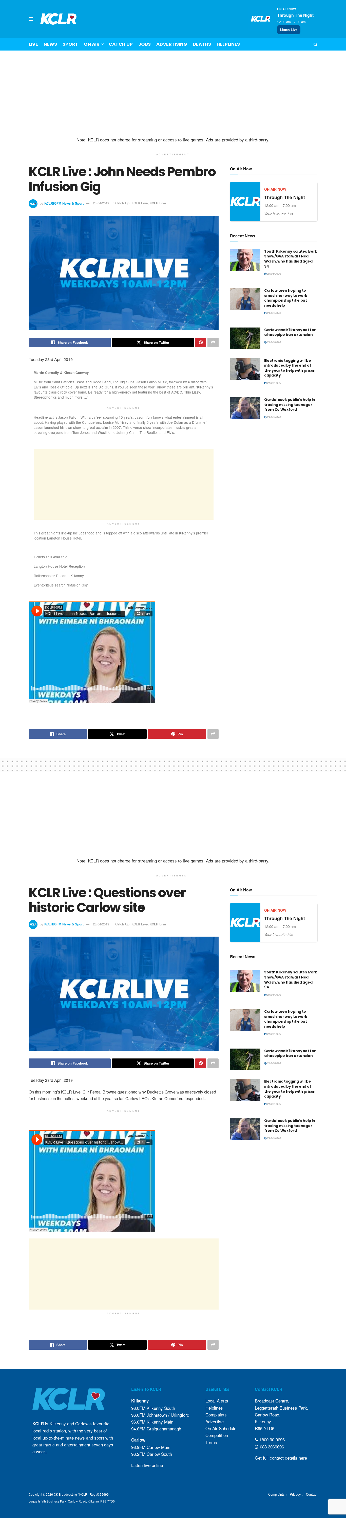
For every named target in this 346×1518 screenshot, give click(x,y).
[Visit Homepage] (58, 19)
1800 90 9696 (271, 1440)
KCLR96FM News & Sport (64, 203)
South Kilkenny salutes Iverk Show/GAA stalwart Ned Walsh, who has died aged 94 (290, 259)
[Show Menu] (31, 19)
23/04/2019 (101, 203)
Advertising (171, 44)
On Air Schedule (220, 1428)
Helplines (228, 44)
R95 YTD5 (264, 1428)
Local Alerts (216, 1401)
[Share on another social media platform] (213, 342)
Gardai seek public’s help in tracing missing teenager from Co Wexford (289, 404)
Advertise (214, 1421)
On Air (92, 44)
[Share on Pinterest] (200, 342)
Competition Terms (216, 1438)
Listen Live (288, 29)
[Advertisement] (173, 93)
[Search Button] (315, 44)
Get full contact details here (281, 1458)
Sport (70, 44)
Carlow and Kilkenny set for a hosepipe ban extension (290, 332)
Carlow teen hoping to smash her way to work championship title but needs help (285, 298)
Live (33, 44)
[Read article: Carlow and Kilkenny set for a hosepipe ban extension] (245, 338)
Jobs (144, 44)
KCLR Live (139, 203)
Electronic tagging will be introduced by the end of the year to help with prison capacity (290, 368)
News (50, 44)
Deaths (202, 44)
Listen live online (147, 1465)
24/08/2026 (273, 273)
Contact (311, 1494)
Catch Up (121, 44)
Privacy (295, 1494)
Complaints (216, 1414)
